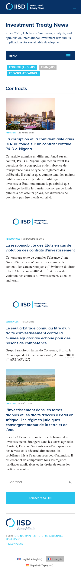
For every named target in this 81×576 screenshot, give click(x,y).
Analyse (11, 132)
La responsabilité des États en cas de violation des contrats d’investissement (40, 248)
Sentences (12, 321)
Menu (12, 55)
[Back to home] (23, 7)
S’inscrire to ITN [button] (40, 498)
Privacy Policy (14, 544)
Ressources (13, 239)
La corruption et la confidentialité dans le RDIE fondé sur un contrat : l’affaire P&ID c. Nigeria (40, 144)
